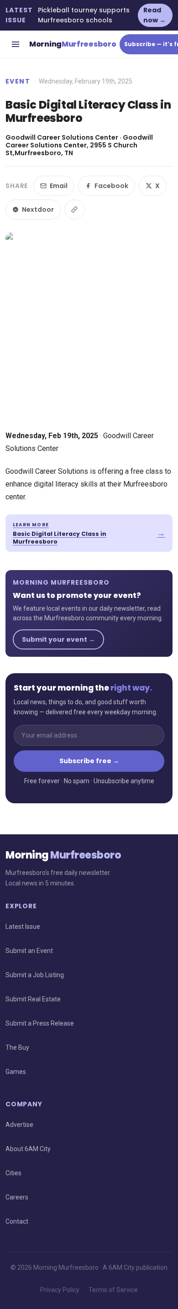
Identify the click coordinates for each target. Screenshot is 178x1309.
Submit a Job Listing (34, 975)
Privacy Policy (59, 1289)
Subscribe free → (89, 760)
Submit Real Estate (33, 999)
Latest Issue (22, 926)
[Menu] (15, 44)
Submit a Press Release (39, 1023)
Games (15, 1071)
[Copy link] (74, 209)
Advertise (19, 1124)
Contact (16, 1221)
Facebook (111, 185)
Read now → (154, 15)
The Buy (17, 1047)
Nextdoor (38, 209)
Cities (13, 1173)
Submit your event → (58, 639)
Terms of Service (113, 1289)
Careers (16, 1197)
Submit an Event (29, 950)
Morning (72, 44)
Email (59, 185)
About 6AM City (28, 1148)
